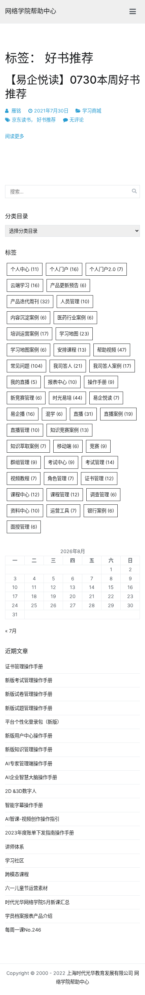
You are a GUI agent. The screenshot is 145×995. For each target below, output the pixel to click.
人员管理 (74, 301)
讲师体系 (14, 847)
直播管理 (24, 430)
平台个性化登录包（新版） (33, 722)
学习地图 (74, 333)
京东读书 (21, 120)
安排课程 (71, 350)
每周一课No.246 (23, 930)
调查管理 (103, 494)
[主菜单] (132, 11)
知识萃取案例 (28, 446)
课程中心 (24, 494)
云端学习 (24, 285)
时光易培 (67, 398)
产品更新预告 (68, 285)
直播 (83, 414)
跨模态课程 (17, 874)
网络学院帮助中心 (30, 11)
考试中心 (61, 462)
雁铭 (16, 111)
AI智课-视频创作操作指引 (32, 819)
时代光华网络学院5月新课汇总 (37, 902)
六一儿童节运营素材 (26, 888)
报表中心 (62, 382)
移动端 (68, 446)
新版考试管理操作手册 (28, 680)
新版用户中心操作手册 (28, 735)
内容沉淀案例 (28, 317)
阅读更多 (14, 136)
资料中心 (24, 510)
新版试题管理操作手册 (28, 708)
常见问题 (26, 366)
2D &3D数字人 (20, 791)
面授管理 (23, 527)
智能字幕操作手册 (24, 805)
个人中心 (24, 269)
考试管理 (99, 462)
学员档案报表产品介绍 (28, 916)
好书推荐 (46, 120)
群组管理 (23, 462)
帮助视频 (111, 350)
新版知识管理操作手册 (28, 749)
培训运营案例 (29, 333)
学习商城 (91, 111)
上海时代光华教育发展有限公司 (100, 973)
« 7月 (11, 631)
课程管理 (64, 494)
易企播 (22, 414)
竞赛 (98, 446)
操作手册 (101, 382)
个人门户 (64, 269)
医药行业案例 (75, 317)
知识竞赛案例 (69, 430)
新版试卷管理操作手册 (28, 694)
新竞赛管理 (26, 398)
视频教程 (23, 478)
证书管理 (99, 478)
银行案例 (100, 510)
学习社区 (14, 860)
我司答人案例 (112, 366)
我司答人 (67, 366)
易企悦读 (106, 398)
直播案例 (118, 414)
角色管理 (61, 478)
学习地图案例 (28, 350)
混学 (54, 414)
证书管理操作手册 (24, 666)
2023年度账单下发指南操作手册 (39, 832)
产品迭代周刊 (30, 301)
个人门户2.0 (106, 269)
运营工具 (63, 510)
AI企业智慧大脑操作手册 (31, 777)
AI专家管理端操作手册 (28, 763)
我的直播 (23, 382)
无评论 (76, 120)
